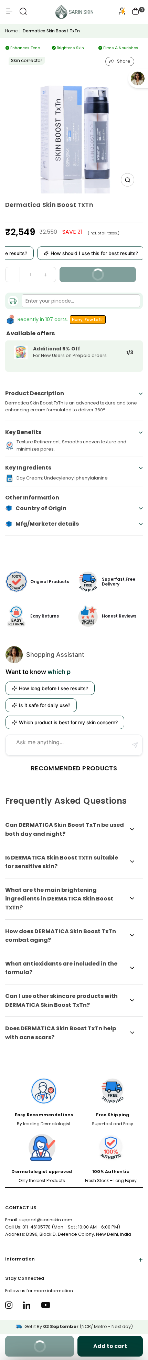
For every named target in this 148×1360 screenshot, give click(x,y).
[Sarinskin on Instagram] (9, 1305)
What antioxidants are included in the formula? (61, 968)
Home (11, 31)
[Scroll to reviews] (74, 216)
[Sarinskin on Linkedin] (27, 1305)
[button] (135, 12)
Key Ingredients (28, 468)
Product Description (34, 393)
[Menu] (9, 13)
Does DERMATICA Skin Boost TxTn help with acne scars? (60, 1032)
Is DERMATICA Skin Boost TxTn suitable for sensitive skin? (61, 862)
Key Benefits (23, 432)
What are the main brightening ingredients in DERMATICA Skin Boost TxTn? (59, 898)
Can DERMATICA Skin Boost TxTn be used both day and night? (64, 829)
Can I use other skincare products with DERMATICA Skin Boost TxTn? (61, 1000)
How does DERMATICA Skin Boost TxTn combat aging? (60, 935)
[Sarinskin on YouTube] (45, 1305)
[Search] (23, 13)
